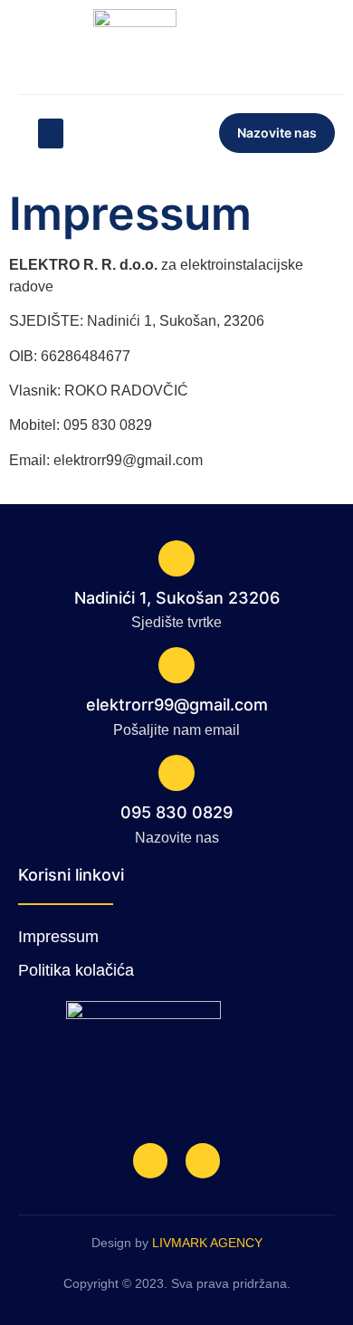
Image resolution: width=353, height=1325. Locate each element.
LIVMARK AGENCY (207, 1242)
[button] (50, 133)
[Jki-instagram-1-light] (203, 1160)
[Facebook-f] (150, 1160)
